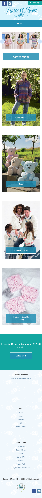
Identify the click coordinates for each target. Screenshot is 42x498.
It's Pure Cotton (21, 250)
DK (21, 423)
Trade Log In (35, 3)
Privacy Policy (21, 464)
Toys (21, 184)
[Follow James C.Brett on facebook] (4, 3)
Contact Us (21, 457)
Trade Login (21, 446)
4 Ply (21, 412)
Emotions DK (21, 117)
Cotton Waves (19, 56)
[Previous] (2, 41)
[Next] (39, 41)
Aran (21, 416)
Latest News (21, 450)
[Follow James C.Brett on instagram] (10, 3)
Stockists (21, 453)
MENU (20, 23)
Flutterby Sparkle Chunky (21, 318)
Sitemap (21, 460)
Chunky (21, 419)
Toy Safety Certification (21, 468)
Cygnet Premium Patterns (21, 378)
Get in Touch (21, 356)
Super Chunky (21, 426)
